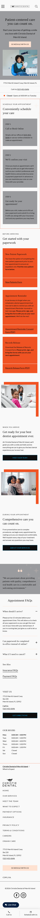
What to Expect (11, 806)
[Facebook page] (16, 895)
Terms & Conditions (13, 830)
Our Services (10, 796)
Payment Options (12, 812)
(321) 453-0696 (23, 89)
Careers (7, 836)
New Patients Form (13, 282)
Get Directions (20, 715)
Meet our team (20, 458)
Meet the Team (10, 801)
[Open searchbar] (36, 6)
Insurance (8, 817)
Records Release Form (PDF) (17, 368)
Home (6, 790)
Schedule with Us (20, 44)
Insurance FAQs (10, 670)
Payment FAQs (10, 676)
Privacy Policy (11, 825)
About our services (20, 548)
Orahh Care (9, 841)
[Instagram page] (23, 895)
